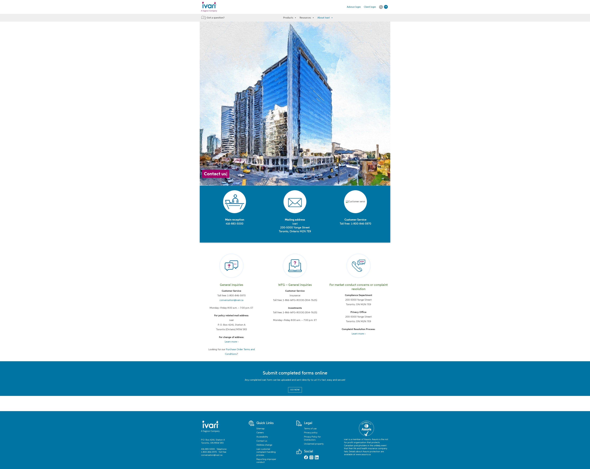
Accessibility (262, 437)
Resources (305, 17)
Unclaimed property (314, 444)
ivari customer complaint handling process (266, 452)
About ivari (323, 17)
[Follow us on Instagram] (311, 457)
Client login (370, 7)
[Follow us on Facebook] (306, 457)
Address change (264, 445)
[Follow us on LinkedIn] (317, 457)
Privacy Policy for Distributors (312, 438)
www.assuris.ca (363, 454)
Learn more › (231, 342)
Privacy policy (310, 433)
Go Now (295, 389)
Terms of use (310, 429)
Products (288, 17)
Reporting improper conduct (266, 460)
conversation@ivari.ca (231, 300)
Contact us (261, 441)
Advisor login (354, 7)
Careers (260, 433)
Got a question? (215, 17)
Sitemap (260, 429)
